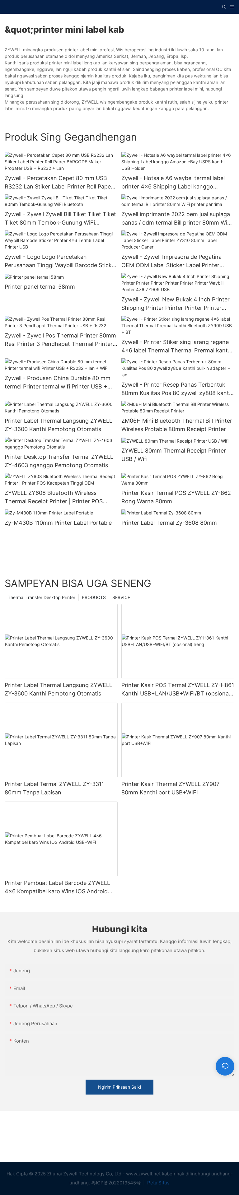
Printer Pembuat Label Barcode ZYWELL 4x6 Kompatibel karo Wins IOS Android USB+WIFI (57, 887)
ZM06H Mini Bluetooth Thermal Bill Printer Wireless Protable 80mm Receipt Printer (176, 424)
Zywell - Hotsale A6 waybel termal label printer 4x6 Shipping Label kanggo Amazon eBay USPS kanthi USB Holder (173, 183)
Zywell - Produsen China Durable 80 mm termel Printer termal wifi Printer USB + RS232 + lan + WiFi (57, 383)
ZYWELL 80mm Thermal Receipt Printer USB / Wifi (173, 454)
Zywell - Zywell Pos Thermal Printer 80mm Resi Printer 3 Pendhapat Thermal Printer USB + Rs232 (60, 340)
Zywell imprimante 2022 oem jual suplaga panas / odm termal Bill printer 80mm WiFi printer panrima (176, 219)
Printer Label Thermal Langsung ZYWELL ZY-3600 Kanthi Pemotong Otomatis (58, 424)
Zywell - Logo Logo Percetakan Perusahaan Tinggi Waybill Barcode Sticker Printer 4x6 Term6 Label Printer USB (61, 261)
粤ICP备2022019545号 (116, 1183)
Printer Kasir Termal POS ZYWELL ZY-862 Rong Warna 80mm (176, 497)
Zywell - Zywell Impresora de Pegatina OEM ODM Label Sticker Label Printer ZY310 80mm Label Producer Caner (171, 261)
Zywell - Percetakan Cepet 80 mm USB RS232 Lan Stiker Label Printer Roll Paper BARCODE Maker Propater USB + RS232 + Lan (61, 183)
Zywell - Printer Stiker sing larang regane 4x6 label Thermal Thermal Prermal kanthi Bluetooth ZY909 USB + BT (176, 347)
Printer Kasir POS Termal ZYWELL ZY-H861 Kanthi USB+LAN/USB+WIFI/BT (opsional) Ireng (177, 690)
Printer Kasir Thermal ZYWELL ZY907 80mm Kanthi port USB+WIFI (170, 788)
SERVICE (121, 597)
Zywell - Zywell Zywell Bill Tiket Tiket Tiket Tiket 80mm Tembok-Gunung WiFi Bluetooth (60, 219)
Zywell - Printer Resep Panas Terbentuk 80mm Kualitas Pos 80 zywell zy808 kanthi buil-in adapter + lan (177, 389)
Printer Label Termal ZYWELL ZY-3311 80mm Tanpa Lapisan (54, 788)
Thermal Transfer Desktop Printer (41, 597)
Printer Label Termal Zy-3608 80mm (169, 522)
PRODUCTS (94, 597)
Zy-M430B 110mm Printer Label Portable (58, 522)
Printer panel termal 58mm (40, 286)
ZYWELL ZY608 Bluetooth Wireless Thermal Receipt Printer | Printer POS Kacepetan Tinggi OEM (54, 497)
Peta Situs (158, 1183)
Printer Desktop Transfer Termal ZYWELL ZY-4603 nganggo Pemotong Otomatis (59, 460)
